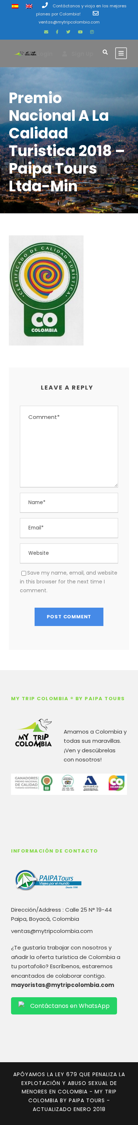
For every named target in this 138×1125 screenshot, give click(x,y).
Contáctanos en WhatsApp (70, 1006)
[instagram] (92, 32)
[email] (46, 32)
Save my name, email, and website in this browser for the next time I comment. (68, 581)
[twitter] (68, 32)
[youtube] (80, 32)
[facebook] (57, 32)
